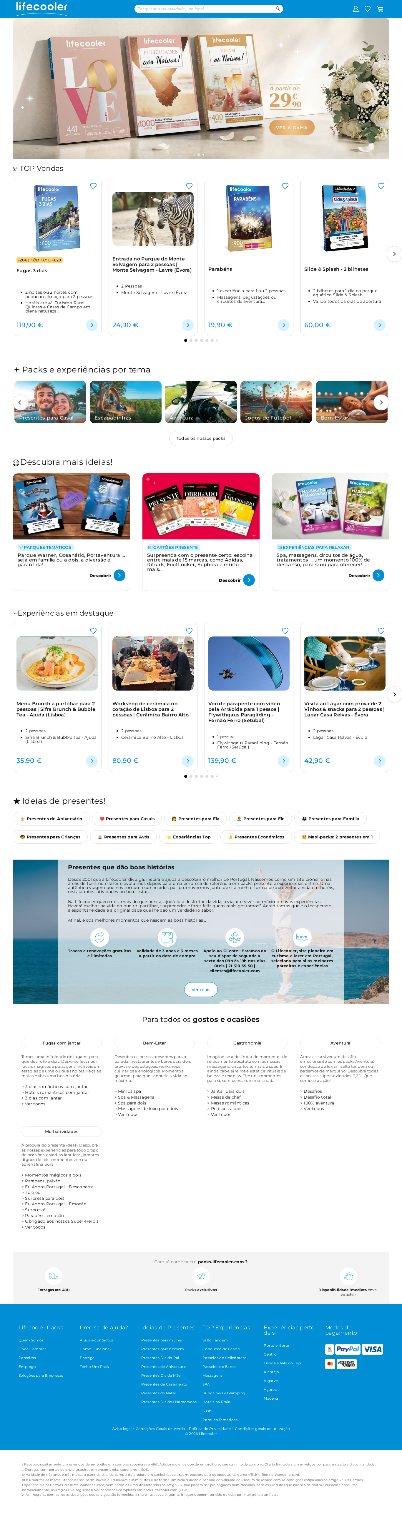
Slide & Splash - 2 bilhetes (336, 269)
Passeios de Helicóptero (224, 1358)
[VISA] (372, 1353)
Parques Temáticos (219, 1420)
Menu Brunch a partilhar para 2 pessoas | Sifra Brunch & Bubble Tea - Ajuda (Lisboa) (55, 709)
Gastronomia (247, 1043)
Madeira (271, 1398)
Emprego (27, 1366)
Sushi (207, 1411)
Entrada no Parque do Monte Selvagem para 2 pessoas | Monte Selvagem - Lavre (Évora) (152, 264)
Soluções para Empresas (41, 1375)
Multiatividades (62, 1131)
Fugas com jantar (62, 1043)
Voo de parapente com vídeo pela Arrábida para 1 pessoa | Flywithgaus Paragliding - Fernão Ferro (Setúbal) (244, 712)
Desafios (313, 1091)
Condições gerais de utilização (262, 1428)
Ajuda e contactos (96, 1340)
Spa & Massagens (136, 1097)
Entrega (87, 1358)
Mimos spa (129, 1091)
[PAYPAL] (348, 1353)
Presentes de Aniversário (164, 1366)
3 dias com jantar (43, 1098)
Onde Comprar (32, 1349)
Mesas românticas (230, 1103)
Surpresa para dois (44, 1198)
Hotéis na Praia (216, 1402)
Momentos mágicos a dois (53, 1175)
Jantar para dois (228, 1091)
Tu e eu (32, 1192)
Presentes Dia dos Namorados (169, 1402)
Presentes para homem (162, 1349)
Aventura (340, 1043)
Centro (270, 1354)
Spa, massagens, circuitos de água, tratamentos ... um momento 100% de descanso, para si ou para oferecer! (323, 559)
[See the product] (92, 325)
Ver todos (35, 1104)
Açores (270, 1389)
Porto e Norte (276, 1345)
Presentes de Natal (158, 1393)
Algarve (271, 1380)
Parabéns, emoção (44, 1215)
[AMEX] (347, 1368)
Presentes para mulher (162, 1340)
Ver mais (201, 989)
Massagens (212, 1375)
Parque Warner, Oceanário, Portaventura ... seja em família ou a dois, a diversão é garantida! (71, 559)
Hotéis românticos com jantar (57, 1092)
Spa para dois (132, 1103)
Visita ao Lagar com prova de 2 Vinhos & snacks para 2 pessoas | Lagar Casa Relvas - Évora (344, 709)
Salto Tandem (215, 1340)
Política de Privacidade (210, 1428)
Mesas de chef (226, 1097)
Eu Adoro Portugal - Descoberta (59, 1186)
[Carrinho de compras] (380, 8)
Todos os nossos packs (201, 438)
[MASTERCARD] (330, 1368)
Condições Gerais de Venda (160, 1428)
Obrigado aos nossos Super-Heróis (62, 1221)
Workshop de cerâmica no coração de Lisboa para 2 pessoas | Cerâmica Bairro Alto (150, 709)
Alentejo (271, 1372)
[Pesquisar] (278, 8)
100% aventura (319, 1103)
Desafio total (317, 1097)
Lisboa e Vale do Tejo (282, 1363)
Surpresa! (35, 1209)
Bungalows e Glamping (223, 1393)
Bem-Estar (154, 1043)
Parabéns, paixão (42, 1181)
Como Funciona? (96, 1349)
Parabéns (220, 269)
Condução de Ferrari (221, 1349)
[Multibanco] (329, 1353)
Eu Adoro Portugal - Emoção (56, 1203)
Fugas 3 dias (31, 270)
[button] (199, 154)
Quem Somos (31, 1340)
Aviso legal (122, 1428)
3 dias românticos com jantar (56, 1086)
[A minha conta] (356, 8)
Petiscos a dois (227, 1108)
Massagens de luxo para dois (148, 1108)
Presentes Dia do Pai (160, 1358)
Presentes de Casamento (164, 1384)
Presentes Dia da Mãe (161, 1375)
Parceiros (27, 1358)
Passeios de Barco (219, 1366)
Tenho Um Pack (94, 1366)
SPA (206, 1384)
